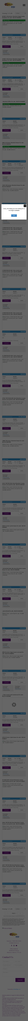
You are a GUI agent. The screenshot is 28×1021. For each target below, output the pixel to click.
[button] (11, 945)
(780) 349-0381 (6, 53)
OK (14, 215)
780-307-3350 (6, 605)
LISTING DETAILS (6, 46)
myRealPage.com (16, 989)
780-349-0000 (6, 562)
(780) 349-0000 (6, 477)
